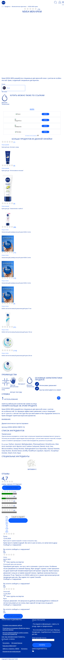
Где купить (6, 643)
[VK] (35, 657)
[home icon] (2, 6)
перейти (42, 645)
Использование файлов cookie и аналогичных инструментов (15, 633)
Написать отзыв (12, 488)
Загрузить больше (13, 616)
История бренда (17, 643)
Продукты (7, 6)
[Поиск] (55, 2)
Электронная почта (39, 638)
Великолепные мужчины (19, 6)
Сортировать (18, 520)
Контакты (24, 649)
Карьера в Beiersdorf (9, 646)
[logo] (3, 2)
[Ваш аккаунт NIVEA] (59, 2)
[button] (58, 398)
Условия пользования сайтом (12, 625)
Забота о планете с (11, 649)
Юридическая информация (11, 651)
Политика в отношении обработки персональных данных (16, 629)
